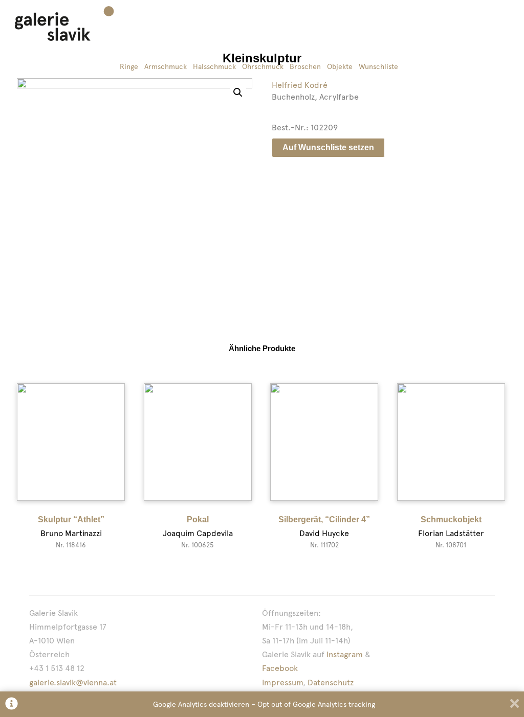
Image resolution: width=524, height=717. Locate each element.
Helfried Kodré (300, 85)
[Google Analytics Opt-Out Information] (11, 704)
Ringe (129, 66)
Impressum (282, 682)
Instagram (344, 654)
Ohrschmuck (262, 66)
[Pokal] (198, 442)
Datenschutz (331, 682)
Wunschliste (378, 66)
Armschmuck (165, 66)
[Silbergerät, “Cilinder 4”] (324, 442)
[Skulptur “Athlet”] (71, 442)
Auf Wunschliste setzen (328, 147)
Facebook (280, 668)
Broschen (305, 66)
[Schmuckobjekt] (451, 442)
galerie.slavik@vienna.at (73, 682)
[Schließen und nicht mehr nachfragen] (514, 704)
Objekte (340, 66)
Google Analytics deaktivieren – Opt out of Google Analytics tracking (264, 704)
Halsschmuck (214, 66)
